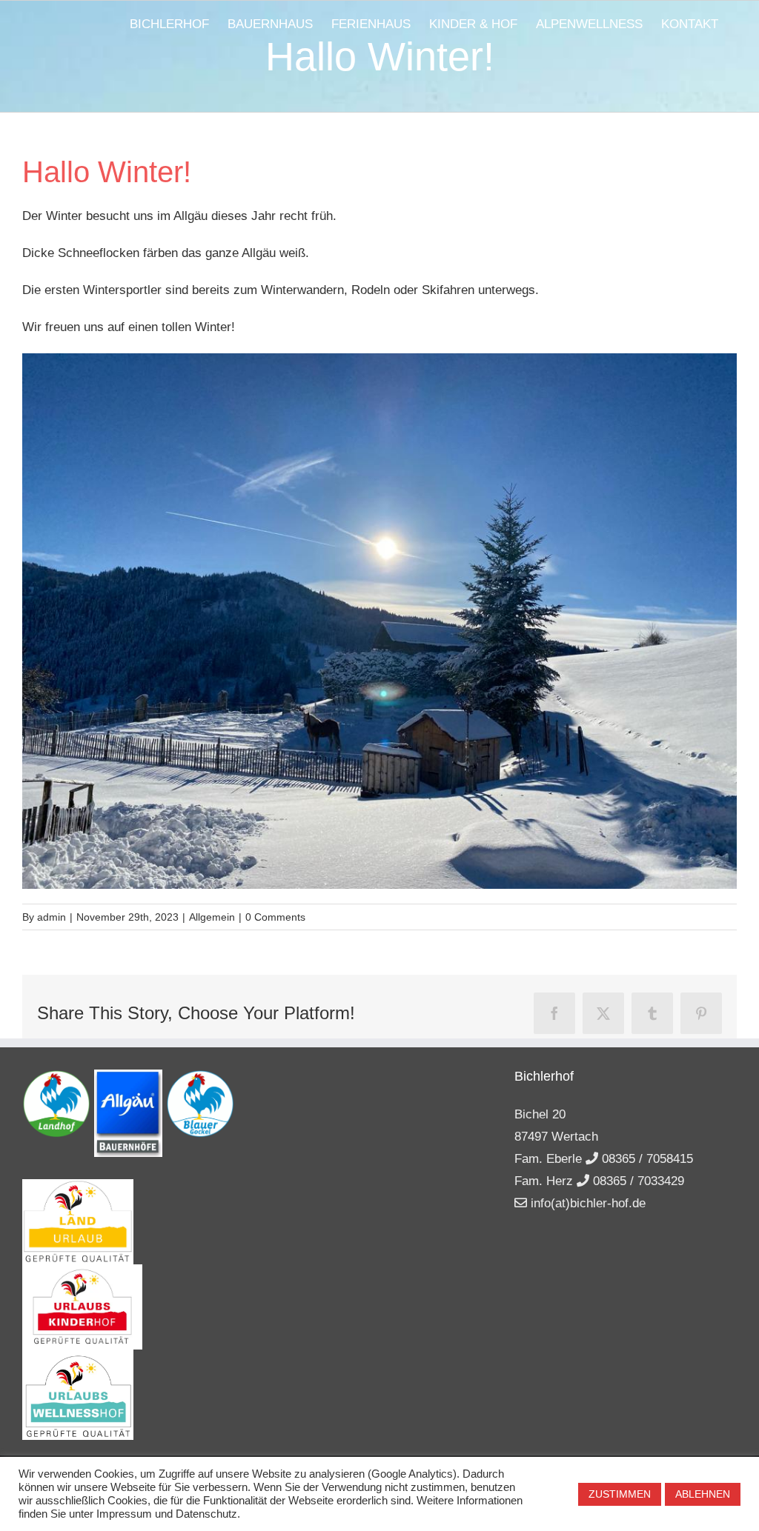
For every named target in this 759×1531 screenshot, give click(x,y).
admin (51, 917)
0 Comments (275, 917)
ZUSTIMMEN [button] (620, 1494)
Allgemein (212, 917)
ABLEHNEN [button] (702, 1494)
